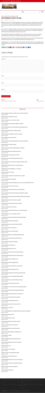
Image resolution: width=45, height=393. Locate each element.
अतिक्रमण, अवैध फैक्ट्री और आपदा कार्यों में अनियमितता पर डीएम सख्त (12, 279)
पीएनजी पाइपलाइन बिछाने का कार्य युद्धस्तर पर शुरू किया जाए (10, 154)
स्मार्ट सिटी (31, 384)
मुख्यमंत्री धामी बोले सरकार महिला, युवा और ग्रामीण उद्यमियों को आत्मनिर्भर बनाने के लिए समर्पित (15, 196)
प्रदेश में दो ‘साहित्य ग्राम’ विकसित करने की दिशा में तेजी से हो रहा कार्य (11, 363)
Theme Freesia (13, 390)
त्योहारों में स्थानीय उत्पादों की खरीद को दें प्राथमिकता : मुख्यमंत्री (11, 130)
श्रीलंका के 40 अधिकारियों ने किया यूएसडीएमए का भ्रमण (10, 269)
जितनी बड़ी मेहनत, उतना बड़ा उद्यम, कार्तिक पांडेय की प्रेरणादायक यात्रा (12, 158)
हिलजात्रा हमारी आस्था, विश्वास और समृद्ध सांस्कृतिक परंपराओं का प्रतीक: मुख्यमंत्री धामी (14, 141)
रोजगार (40, 380)
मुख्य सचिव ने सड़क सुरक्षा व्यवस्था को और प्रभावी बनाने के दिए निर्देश (11, 224)
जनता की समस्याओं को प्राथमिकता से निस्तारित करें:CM (10, 300)
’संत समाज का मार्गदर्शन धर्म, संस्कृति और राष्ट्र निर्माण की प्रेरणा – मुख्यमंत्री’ (13, 175)
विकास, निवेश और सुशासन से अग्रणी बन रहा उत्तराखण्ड (9, 186)
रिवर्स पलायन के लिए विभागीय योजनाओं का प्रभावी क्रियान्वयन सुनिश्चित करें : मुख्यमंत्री (14, 193)
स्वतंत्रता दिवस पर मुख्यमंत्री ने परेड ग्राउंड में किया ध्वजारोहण (10, 321)
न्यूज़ (9, 384)
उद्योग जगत (22, 384)
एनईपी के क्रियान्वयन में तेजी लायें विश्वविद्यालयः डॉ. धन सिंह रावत (11, 168)
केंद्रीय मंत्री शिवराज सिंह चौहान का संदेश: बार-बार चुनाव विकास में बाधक (12, 165)
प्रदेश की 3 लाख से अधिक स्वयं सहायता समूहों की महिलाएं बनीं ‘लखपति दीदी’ (12, 147)
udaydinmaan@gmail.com (16, 1)
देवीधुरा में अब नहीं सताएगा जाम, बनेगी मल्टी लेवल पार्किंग (9, 231)
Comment (3, 58)
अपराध (18, 384)
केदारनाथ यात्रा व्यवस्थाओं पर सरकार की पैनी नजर (9, 227)
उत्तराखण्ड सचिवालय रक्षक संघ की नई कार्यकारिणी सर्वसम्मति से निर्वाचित (12, 276)
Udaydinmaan (7, 16)
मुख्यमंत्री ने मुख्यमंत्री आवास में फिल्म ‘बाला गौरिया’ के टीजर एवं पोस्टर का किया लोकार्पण (14, 113)
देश (11, 380)
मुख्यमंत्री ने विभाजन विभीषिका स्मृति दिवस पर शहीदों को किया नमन (11, 331)
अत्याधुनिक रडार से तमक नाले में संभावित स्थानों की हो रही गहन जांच (11, 238)
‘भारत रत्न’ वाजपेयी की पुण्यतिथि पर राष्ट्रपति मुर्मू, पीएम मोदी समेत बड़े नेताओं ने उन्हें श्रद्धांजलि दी (15, 311)
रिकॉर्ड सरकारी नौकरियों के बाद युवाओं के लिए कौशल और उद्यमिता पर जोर (12, 293)
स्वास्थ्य (24, 385)
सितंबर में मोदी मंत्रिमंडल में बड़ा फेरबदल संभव (8, 245)
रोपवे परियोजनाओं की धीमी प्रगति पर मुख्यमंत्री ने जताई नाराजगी (11, 151)
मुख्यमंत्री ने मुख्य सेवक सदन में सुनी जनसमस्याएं (8, 144)
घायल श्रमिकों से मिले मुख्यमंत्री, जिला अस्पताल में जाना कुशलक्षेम (11, 342)
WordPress (18, 390)
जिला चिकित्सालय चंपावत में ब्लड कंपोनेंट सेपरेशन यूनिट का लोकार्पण (11, 203)
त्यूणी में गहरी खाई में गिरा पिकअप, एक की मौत (8, 317)
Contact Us (22, 388)
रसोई (6, 384)
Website (3, 89)
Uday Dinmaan (4, 390)
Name (2, 75)
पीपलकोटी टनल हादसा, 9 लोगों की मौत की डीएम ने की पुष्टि (10, 352)
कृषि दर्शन (30, 380)
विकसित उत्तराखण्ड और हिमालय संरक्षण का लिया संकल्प (9, 324)
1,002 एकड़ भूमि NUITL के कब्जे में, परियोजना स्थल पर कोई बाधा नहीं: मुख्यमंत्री (13, 286)
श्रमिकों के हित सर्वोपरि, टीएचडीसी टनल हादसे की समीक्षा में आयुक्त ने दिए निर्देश (13, 272)
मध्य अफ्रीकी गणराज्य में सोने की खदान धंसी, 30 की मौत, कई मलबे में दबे (12, 252)
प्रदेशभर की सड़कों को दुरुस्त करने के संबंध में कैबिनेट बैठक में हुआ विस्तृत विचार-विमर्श (14, 127)
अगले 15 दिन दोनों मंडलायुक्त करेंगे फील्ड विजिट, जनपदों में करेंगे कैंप (11, 265)
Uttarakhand (13, 16)
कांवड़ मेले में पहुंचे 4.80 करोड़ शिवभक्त (7, 370)
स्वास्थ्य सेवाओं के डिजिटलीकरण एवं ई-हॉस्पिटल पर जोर (9, 259)
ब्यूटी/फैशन (40, 384)
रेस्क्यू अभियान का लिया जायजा (6, 345)
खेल (33, 380)
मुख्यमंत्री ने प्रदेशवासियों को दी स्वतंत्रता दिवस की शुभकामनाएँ (10, 338)
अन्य (2, 383)
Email (2, 82)
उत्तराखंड (8, 380)
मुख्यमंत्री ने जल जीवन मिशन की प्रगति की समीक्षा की (9, 366)
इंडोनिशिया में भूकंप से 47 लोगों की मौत (7, 307)
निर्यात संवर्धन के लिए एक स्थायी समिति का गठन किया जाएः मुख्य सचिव (11, 134)
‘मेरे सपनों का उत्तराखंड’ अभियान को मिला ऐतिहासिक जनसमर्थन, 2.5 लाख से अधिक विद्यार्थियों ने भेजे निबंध (17, 182)
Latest (2, 16)
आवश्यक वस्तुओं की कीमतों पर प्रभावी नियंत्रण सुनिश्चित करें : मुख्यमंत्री (12, 123)
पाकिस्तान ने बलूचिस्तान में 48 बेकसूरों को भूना (8, 349)
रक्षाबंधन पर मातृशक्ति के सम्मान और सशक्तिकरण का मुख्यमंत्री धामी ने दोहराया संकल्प (14, 161)
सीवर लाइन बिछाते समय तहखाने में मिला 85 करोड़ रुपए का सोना (11, 304)
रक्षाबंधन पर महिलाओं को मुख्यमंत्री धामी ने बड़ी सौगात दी (9, 220)
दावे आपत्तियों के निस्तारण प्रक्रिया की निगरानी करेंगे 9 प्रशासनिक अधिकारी (12, 189)
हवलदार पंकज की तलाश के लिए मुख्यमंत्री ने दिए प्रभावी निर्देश (10, 297)
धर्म (3, 384)
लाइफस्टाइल (27, 384)
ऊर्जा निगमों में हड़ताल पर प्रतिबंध (6, 335)
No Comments (11, 20)
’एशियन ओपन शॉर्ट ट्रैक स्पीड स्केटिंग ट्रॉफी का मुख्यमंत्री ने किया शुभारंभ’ (12, 290)
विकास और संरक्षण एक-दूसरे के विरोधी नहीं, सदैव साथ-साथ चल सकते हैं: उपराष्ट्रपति (14, 210)
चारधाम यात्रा (13, 384)
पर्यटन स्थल (36, 384)
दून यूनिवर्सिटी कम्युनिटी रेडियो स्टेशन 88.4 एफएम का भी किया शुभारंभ (12, 359)
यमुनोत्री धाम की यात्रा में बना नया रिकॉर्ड (7, 172)
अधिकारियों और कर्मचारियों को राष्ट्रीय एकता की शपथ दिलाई (10, 328)
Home (4, 380)
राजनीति (22, 380)
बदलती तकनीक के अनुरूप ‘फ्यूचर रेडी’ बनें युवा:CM (9, 356)
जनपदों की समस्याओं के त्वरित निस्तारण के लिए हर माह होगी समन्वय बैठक (12, 255)
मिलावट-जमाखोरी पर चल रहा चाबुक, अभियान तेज (8, 137)
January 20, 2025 (5, 20)
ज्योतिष (26, 380)
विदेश (14, 380)
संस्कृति (17, 16)
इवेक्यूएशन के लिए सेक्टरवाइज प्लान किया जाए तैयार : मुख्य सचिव (11, 200)
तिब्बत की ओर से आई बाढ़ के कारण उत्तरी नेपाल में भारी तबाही (10, 120)
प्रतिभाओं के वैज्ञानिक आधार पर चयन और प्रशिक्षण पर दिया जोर (11, 213)
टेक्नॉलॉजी (21, 385)
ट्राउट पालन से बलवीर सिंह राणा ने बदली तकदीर (8, 179)
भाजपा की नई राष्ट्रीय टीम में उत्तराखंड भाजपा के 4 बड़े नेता (10, 283)
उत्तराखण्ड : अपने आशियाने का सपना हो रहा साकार (9, 206)
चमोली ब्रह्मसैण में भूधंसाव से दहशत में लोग (7, 314)
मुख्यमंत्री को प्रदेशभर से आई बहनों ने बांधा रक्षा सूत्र (9, 116)
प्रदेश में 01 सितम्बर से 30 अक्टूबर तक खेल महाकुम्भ (9, 241)
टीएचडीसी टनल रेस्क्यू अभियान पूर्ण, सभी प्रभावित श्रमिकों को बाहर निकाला (12, 234)
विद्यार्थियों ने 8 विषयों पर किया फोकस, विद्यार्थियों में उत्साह (9, 262)
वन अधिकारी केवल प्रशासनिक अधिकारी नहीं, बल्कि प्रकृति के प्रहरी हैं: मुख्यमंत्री (13, 217)
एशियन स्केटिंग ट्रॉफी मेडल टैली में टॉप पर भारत (8, 248)
